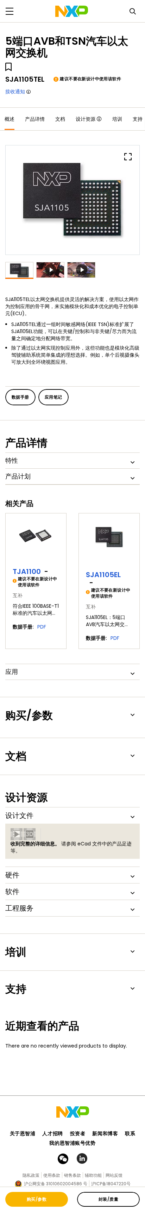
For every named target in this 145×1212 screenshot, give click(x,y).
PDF (41, 626)
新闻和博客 (105, 1133)
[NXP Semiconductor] (71, 11)
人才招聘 (52, 1133)
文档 (60, 119)
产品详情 (35, 119)
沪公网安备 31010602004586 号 (55, 1184)
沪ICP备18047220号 (111, 1184)
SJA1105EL (103, 575)
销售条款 (72, 1175)
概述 (9, 119)
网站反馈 (114, 1175)
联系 (130, 1133)
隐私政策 (31, 1175)
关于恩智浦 (23, 1133)
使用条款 (51, 1175)
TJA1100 (27, 571)
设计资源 (85, 119)
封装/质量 (108, 1199)
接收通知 (15, 91)
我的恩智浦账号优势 (72, 1143)
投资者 (78, 1133)
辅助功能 (93, 1175)
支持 (138, 119)
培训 (117, 119)
